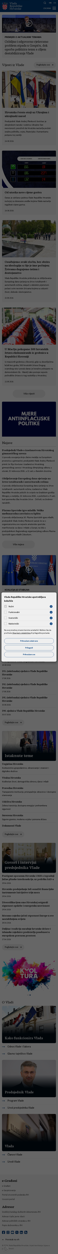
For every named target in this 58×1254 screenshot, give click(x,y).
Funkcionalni (14, 612)
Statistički (13, 618)
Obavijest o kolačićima (21, 633)
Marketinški (13, 624)
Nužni (11, 606)
